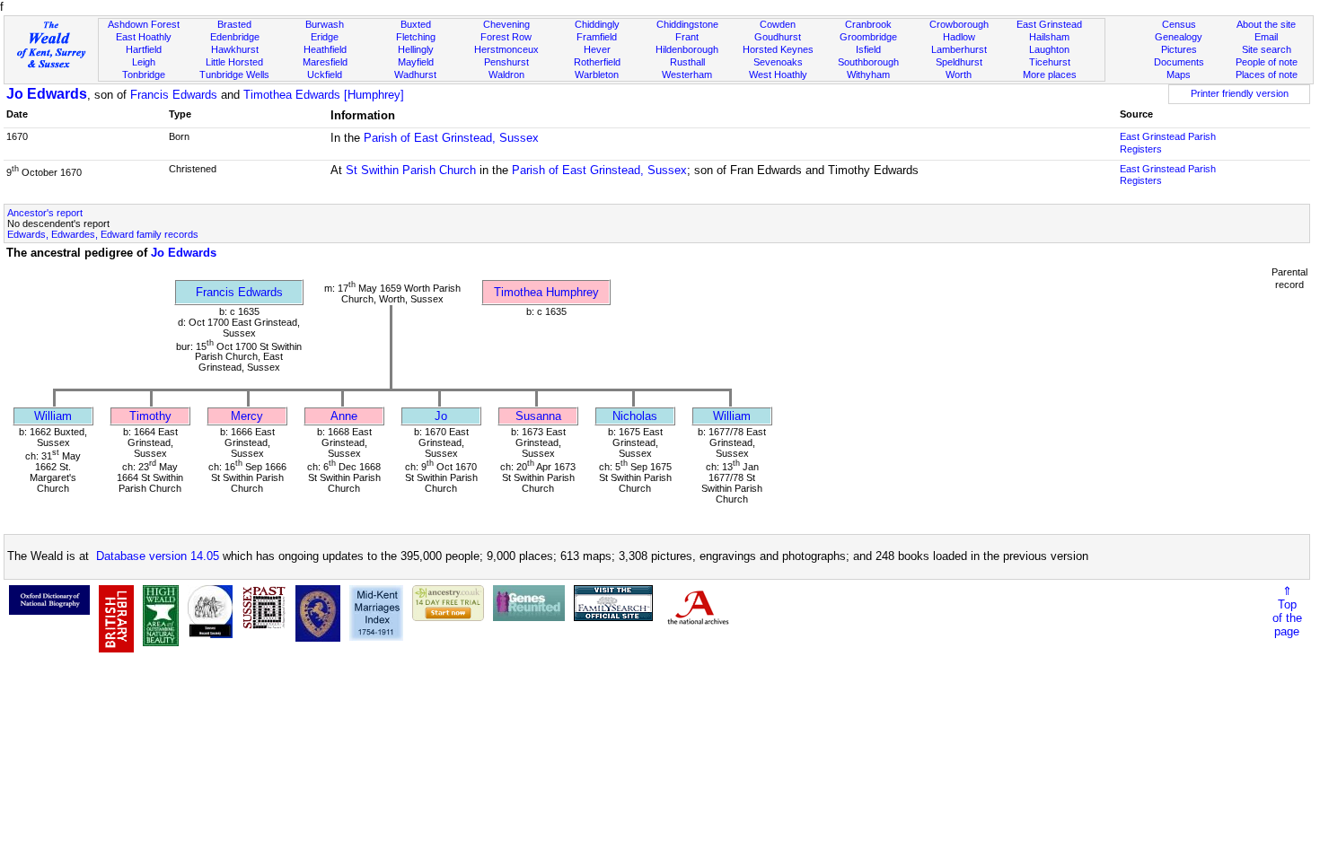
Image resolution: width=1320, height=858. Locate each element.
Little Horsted (234, 62)
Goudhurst (777, 36)
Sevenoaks (778, 62)
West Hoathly (778, 74)
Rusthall (687, 62)
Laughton (1049, 49)
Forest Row (506, 36)
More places (1050, 74)
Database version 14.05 (157, 556)
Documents (1179, 62)
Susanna (538, 416)
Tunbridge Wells (234, 74)
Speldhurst (959, 62)
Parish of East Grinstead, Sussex (451, 137)
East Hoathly (144, 36)
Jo (441, 416)
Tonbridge (143, 74)
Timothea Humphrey (546, 292)
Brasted (234, 24)
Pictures (1179, 49)
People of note (1267, 62)
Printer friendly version (1240, 93)
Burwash (324, 24)
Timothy (150, 416)
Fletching (416, 36)
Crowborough (959, 24)
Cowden (778, 24)
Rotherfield (597, 62)
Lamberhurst (959, 49)
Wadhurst (415, 74)
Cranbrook (868, 24)
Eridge (325, 36)
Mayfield (416, 62)
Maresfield (325, 62)
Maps (1178, 74)
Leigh (143, 62)
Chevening (506, 24)
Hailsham (1049, 36)
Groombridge (868, 36)
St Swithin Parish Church (411, 170)
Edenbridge (235, 36)
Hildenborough (687, 49)
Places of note (1267, 74)
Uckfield (324, 74)
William (53, 416)
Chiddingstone (687, 24)
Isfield (868, 49)
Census (1179, 24)
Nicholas (634, 416)
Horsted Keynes (778, 49)
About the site (1266, 24)
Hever (597, 49)
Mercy (247, 416)
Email (1266, 36)
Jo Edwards (46, 93)
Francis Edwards (173, 94)
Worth (959, 74)
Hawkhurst (235, 49)
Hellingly (416, 49)
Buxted (415, 24)
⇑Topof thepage (1287, 611)
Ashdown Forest (144, 24)
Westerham (687, 74)
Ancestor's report (45, 212)
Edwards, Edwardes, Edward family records (102, 234)
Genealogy (1178, 36)
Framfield (596, 36)
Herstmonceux (506, 49)
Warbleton (597, 74)
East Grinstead (1049, 24)
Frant (687, 36)
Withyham (868, 74)
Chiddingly (597, 24)
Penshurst (506, 62)
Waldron (506, 74)
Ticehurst (1049, 62)
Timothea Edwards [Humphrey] (323, 94)
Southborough (868, 62)
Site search (1266, 49)
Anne (343, 416)
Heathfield (325, 49)
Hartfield (144, 49)
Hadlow (959, 36)
